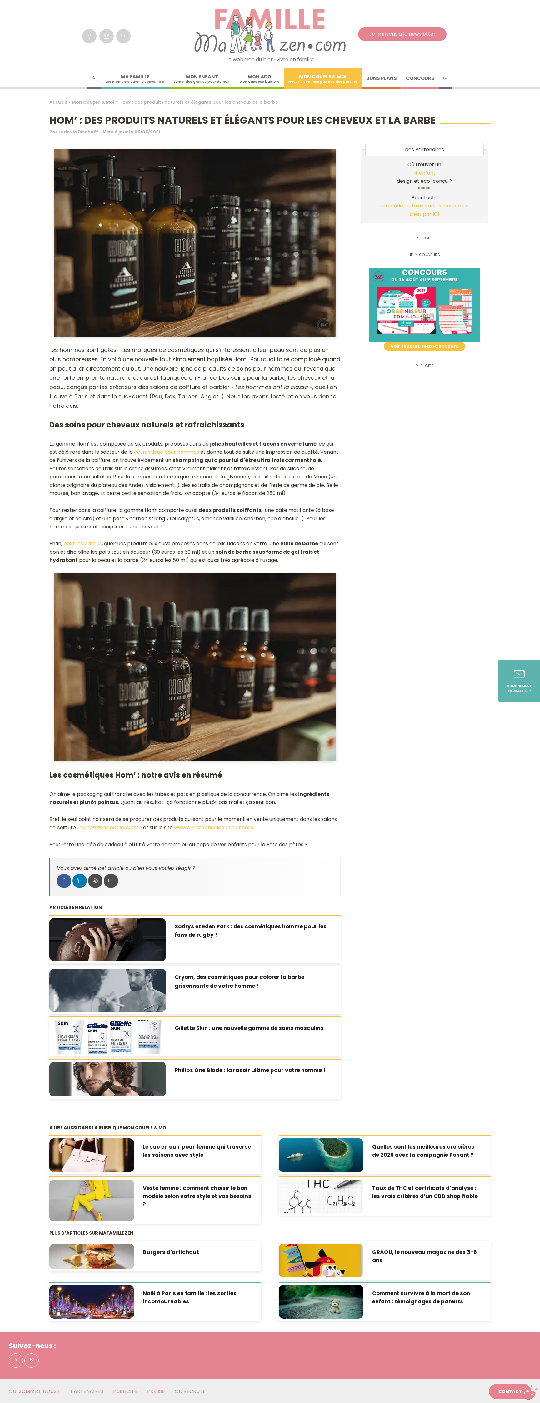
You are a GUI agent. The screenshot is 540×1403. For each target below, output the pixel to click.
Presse (156, 1391)
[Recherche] (123, 36)
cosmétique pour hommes (166, 452)
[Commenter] (95, 881)
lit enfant (424, 173)
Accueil (58, 102)
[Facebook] (89, 36)
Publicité (125, 1391)
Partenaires (87, 1391)
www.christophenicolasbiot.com (213, 827)
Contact (510, 1391)
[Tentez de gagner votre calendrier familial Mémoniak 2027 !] (424, 305)
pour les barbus (82, 543)
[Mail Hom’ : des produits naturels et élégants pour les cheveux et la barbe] (111, 881)
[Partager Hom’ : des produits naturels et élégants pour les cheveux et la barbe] (64, 881)
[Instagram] (106, 36)
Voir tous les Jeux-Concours (424, 346)
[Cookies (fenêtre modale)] (529, 1392)
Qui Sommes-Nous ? (35, 1391)
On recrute (190, 1391)
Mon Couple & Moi (93, 102)
